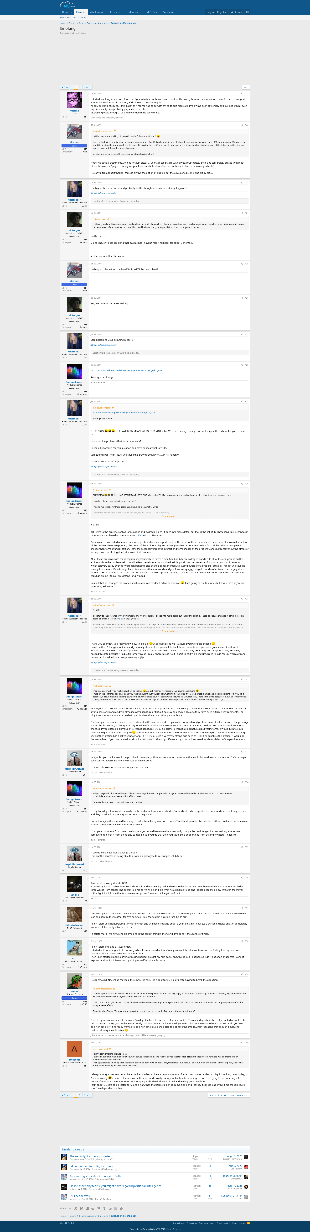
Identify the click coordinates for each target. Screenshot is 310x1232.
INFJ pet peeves (80, 1196)
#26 (246, 298)
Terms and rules (206, 1223)
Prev (66, 87)
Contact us (191, 1223)
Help (234, 1223)
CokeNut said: (99, 219)
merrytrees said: (100, 1048)
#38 (246, 941)
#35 (246, 847)
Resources (115, 12)
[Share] (242, 94)
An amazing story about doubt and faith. (96, 1176)
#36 (246, 877)
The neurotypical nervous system (91, 1156)
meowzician (75, 1179)
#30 (246, 483)
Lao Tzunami (236, 1168)
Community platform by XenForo (155, 1229)
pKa (139, 535)
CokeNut (66, 33)
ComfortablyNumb (234, 1188)
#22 (246, 124)
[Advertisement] (155, 60)
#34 (246, 782)
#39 (246, 974)
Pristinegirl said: (100, 490)
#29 (246, 401)
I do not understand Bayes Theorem (93, 1166)
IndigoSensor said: (101, 407)
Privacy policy (223, 1223)
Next (86, 87)
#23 (246, 182)
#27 (246, 334)
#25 (246, 263)
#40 (246, 1042)
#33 (246, 751)
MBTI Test (152, 12)
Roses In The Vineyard (232, 1159)
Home (65, 12)
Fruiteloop (74, 1159)
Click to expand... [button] (170, 516)
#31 (246, 598)
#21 (246, 93)
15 (210, 1185)
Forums (80, 12)
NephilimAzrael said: (102, 788)
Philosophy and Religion (105, 1179)
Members (134, 12)
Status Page (178, 1223)
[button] (71, 12)
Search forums (79, 17)
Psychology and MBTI (103, 1159)
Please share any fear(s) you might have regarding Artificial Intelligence (115, 1186)
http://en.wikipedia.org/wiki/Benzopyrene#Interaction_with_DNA (127, 370)
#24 (246, 213)
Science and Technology (102, 1169)
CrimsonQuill (236, 1178)
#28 (246, 365)
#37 (246, 908)
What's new (96, 12)
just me (73, 1189)
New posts (65, 17)
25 (210, 1165)
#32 (246, 679)
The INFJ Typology (103, 1199)
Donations (168, 12)
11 (210, 1195)
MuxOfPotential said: (103, 131)
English (70, 1223)
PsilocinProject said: (102, 988)
